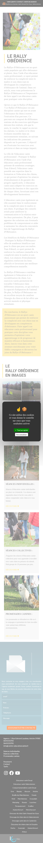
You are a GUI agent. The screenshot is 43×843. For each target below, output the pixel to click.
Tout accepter (22, 430)
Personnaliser (21, 434)
